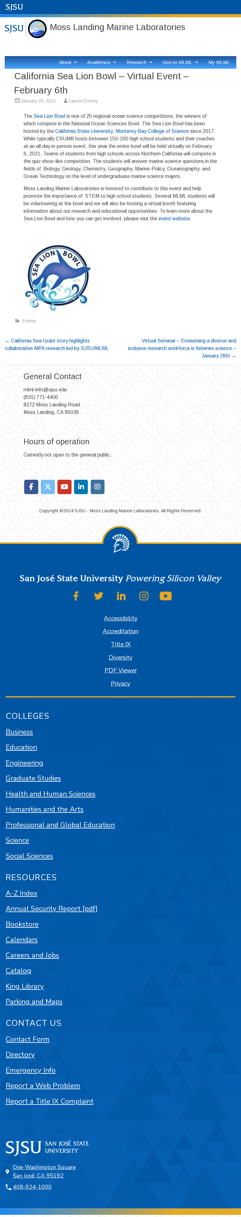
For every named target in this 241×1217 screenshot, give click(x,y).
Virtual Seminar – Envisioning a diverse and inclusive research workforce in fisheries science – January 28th (182, 348)
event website (174, 218)
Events (29, 320)
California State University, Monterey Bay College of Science (122, 131)
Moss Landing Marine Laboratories (117, 27)
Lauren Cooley (83, 100)
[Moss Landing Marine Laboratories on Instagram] (98, 487)
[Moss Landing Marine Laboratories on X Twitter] (48, 487)
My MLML (219, 62)
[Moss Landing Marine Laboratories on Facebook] (31, 487)
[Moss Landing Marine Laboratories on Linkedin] (81, 487)
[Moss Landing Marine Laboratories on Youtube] (64, 487)
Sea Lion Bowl (49, 116)
